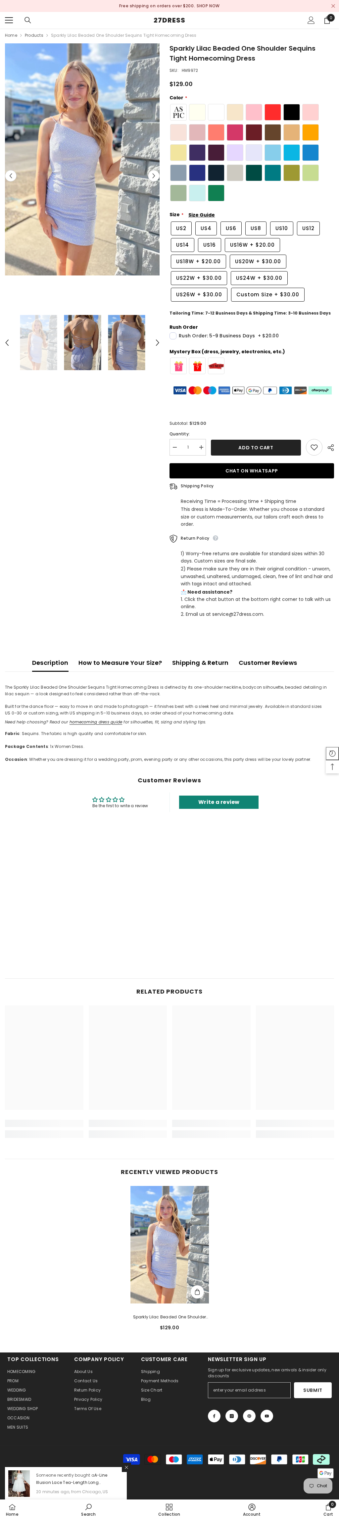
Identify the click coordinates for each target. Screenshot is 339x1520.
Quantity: (180, 434)
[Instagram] (231, 1416)
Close (333, 6)
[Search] (28, 20)
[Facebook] (214, 1416)
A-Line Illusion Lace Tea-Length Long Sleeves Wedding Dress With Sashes (74, 1482)
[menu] (9, 20)
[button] (11, 176)
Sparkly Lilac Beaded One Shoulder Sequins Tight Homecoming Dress (169, 1317)
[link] (44, 1123)
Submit (312, 1390)
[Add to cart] (197, 1292)
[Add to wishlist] (314, 447)
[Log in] (311, 20)
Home (11, 35)
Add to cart (255, 447)
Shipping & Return (200, 663)
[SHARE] (328, 448)
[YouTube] (267, 1416)
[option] (82, 159)
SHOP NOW (208, 6)
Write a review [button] (218, 802)
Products (34, 35)
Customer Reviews (268, 663)
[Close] (126, 1467)
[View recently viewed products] (332, 753)
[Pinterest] (249, 1416)
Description (50, 663)
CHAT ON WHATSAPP (251, 470)
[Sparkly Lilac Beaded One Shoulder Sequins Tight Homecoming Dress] (169, 1245)
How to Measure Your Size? (120, 663)
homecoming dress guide (96, 722)
